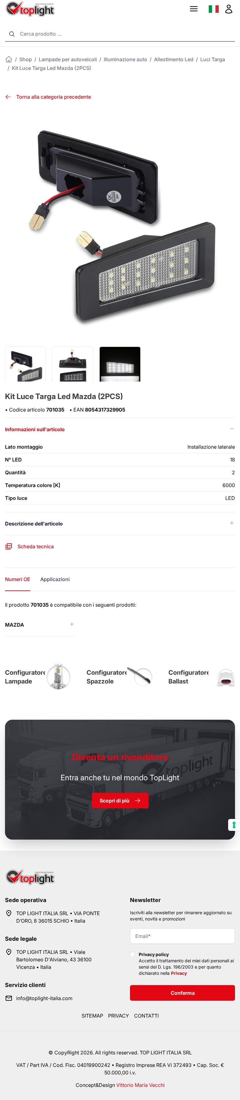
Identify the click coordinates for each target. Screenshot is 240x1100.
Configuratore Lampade (26, 677)
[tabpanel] (120, 618)
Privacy (179, 973)
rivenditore (120, 756)
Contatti (146, 1016)
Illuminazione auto (125, 59)
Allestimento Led (173, 59)
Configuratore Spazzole (107, 677)
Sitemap (92, 1016)
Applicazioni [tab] (55, 579)
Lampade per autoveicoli (68, 59)
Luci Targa (212, 59)
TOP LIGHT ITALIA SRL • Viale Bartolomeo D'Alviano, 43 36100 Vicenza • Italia (54, 959)
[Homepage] (8, 59)
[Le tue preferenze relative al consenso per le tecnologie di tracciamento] (234, 825)
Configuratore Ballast (189, 677)
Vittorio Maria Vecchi (140, 1085)
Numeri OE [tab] (17, 579)
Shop (25, 59)
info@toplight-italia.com (44, 998)
